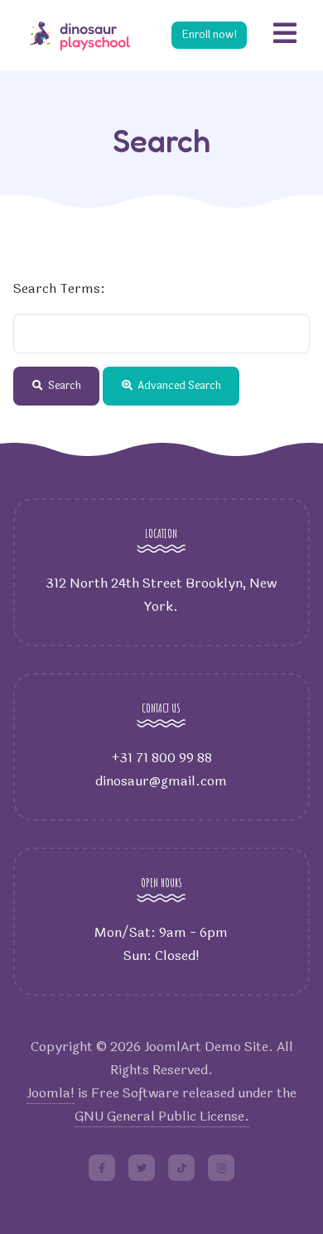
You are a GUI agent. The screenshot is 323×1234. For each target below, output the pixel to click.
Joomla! (51, 1093)
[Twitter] (141, 1168)
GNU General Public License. (162, 1116)
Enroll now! (209, 34)
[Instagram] (221, 1168)
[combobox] (161, 333)
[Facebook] (102, 1168)
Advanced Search (178, 385)
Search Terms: (59, 288)
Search (63, 385)
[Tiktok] (181, 1168)
